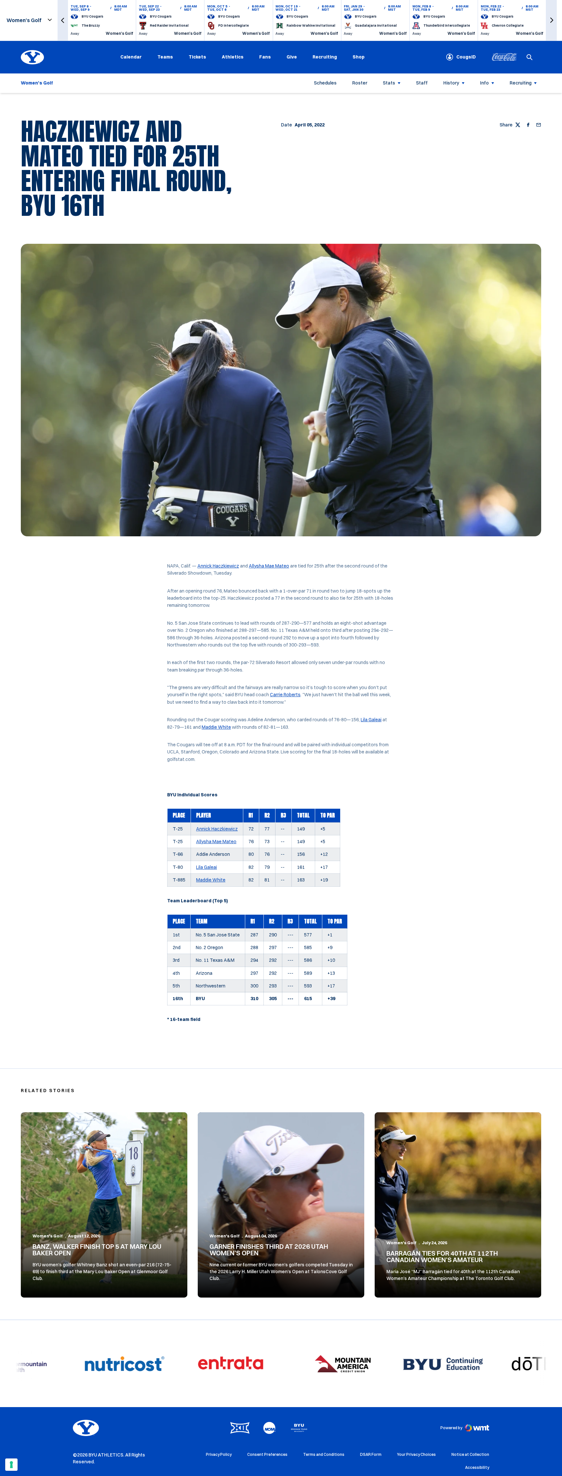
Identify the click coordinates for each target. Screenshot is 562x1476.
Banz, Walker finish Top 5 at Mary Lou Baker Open (97, 1249)
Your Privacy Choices (416, 1454)
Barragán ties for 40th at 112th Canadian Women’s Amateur (442, 1256)
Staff (422, 83)
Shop (359, 57)
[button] (63, 20)
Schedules (325, 83)
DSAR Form (370, 1454)
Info (484, 83)
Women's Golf (48, 1235)
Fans (265, 57)
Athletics (233, 57)
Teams (165, 57)
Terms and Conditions (323, 1454)
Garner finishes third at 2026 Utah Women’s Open (268, 1249)
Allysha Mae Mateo (269, 566)
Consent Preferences (267, 1454)
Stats (389, 83)
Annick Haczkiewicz (218, 566)
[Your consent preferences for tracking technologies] (11, 1464)
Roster (359, 83)
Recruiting (325, 57)
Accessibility (477, 1467)
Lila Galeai (371, 720)
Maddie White (216, 727)
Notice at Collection (470, 1454)
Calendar (131, 57)
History (451, 83)
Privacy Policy (219, 1454)
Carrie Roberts (285, 695)
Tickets (197, 57)
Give (292, 57)
